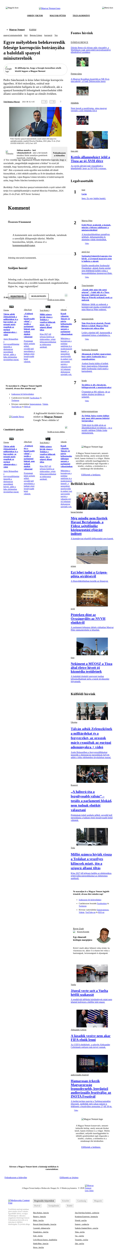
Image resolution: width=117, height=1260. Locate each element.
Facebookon (34, 398)
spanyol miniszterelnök (12, 35)
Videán (45, 404)
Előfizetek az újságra (69, 1177)
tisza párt (74, 151)
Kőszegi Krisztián (83, 932)
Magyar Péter (87, 221)
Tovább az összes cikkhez (56, 432)
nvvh (73, 609)
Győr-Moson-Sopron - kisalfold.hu (45, 1240)
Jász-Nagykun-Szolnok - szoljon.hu (87, 1213)
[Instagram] (57, 396)
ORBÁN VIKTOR (35, 16)
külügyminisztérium (90, 411)
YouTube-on (16, 407)
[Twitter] (63, 396)
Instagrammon (35, 404)
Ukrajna (6, 310)
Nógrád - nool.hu (81, 1220)
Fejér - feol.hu (38, 1236)
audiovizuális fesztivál (80, 1075)
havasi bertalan (77, 512)
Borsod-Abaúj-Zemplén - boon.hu (44, 1224)
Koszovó (74, 785)
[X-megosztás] (74, 102)
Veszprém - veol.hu (81, 1240)
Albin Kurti (28, 310)
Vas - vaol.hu (79, 1236)
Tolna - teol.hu (80, 1232)
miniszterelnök (87, 319)
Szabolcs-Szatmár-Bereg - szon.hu (86, 1228)
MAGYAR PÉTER (58, 16)
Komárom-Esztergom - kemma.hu (86, 1217)
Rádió (69, 1205)
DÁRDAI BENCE (79, 42)
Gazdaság (81, 1201)
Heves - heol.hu (38, 1247)
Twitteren (15, 400)
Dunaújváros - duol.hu (40, 1232)
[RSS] (63, 400)
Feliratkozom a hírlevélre (59, 154)
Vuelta (73, 985)
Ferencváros (76, 74)
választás (64, 310)
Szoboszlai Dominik (90, 350)
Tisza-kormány (88, 285)
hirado (84, 381)
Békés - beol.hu (38, 1220)
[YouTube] (57, 400)
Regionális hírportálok (44, 1201)
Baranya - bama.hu (39, 1217)
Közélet (65, 1201)
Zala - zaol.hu (79, 1244)
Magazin (98, 1201)
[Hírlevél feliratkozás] (63, 392)
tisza (72, 658)
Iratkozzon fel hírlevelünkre (22, 394)
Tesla (73, 848)
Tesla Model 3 (44, 310)
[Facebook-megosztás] (80, 102)
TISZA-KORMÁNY (81, 16)
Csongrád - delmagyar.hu (41, 1228)
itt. (35, 158)
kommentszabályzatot (24, 245)
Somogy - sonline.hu (82, 1224)
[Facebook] (52, 396)
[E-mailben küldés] (68, 102)
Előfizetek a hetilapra (91, 474)
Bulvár (37, 1205)
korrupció (48, 35)
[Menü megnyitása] (108, 8)
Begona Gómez (36, 35)
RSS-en (27, 407)
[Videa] (52, 400)
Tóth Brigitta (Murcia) (11, 102)
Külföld (32, 29)
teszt (83, 190)
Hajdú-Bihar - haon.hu (40, 1244)
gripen (73, 566)
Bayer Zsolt (78, 928)
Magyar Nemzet (17, 29)
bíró (26, 35)
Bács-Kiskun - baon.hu (41, 1213)
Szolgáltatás (53, 1205)
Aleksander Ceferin (78, 1030)
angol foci (86, 252)
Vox (56, 35)
